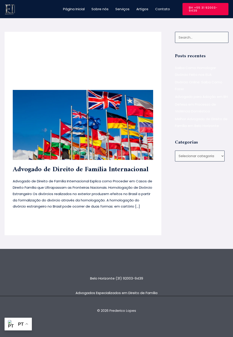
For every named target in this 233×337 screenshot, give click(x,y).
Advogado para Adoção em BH (201, 96)
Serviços (122, 9)
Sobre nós (100, 9)
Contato (162, 9)
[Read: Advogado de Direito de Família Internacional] (83, 124)
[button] (205, 9)
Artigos (142, 9)
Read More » (23, 217)
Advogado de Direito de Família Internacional (81, 170)
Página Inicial (74, 9)
